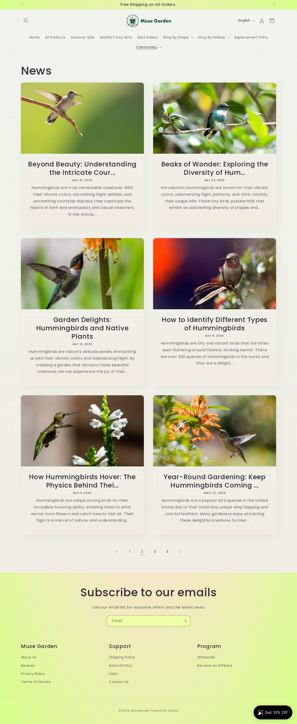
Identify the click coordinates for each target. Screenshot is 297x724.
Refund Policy (121, 665)
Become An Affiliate (214, 665)
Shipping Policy (122, 657)
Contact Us (119, 681)
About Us (28, 657)
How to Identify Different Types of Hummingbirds (215, 324)
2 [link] (142, 551)
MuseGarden (140, 710)
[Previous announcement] (22, 4)
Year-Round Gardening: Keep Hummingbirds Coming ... (215, 481)
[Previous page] (117, 552)
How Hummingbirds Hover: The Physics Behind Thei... (82, 481)
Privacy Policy (33, 673)
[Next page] (180, 552)
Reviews (28, 665)
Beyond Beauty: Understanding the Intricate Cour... (82, 168)
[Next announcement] (274, 4)
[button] (26, 21)
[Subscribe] (185, 621)
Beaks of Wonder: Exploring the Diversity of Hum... (214, 168)
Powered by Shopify (164, 710)
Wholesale (206, 657)
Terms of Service (36, 681)
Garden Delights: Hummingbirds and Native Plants (82, 328)
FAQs (113, 673)
